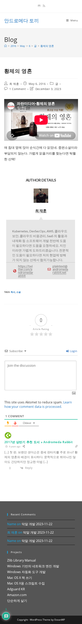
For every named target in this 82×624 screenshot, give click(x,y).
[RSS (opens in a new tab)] (43, 6)
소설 (18, 291)
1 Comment (17, 89)
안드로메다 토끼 (21, 20)
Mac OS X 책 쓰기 (19, 577)
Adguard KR (16, 589)
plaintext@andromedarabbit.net (60, 269)
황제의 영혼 (47, 46)
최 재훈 (14, 84)
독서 (13, 291)
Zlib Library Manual (21, 560)
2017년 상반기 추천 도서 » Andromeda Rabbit (38, 442)
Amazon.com (17, 595)
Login (73, 351)
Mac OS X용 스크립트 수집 (26, 583)
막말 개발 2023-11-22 (37, 524)
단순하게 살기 (17, 600)
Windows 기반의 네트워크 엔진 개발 (33, 566)
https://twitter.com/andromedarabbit (25, 270)
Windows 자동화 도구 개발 (26, 572)
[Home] (5, 46)
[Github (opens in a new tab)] (39, 6)
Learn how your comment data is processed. (38, 404)
